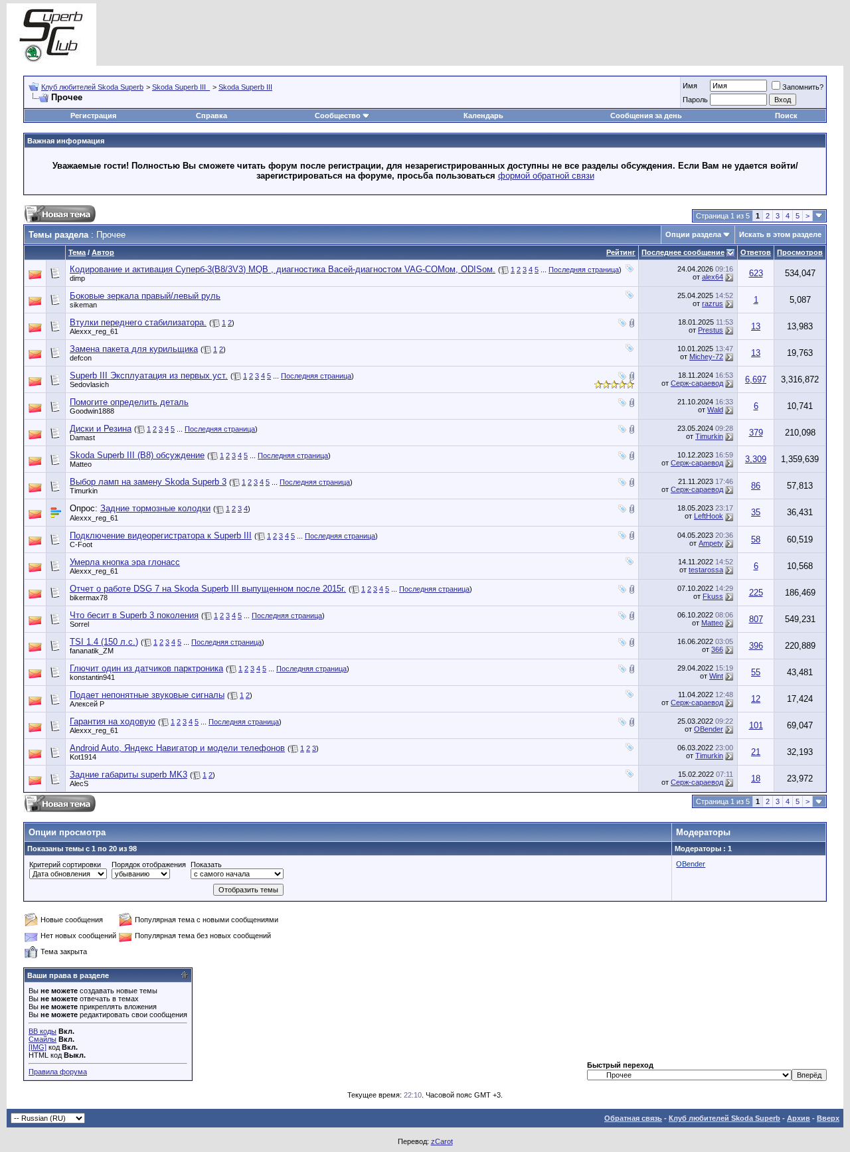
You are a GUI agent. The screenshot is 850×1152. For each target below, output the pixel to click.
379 (756, 433)
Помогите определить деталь (129, 402)
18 (755, 778)
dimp (77, 278)
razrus (712, 303)
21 (755, 752)
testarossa (706, 570)
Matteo (81, 464)
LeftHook (708, 516)
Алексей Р (87, 704)
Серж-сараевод (697, 383)
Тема (77, 252)
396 (756, 646)
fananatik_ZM (92, 651)
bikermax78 (89, 598)
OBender (708, 729)
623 (756, 273)
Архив (798, 1118)
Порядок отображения (149, 864)
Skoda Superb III (245, 87)
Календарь (483, 116)
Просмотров (800, 252)
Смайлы (42, 1039)
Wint (716, 676)
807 (756, 619)
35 (755, 512)
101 (756, 725)
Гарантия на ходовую (112, 721)
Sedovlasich (89, 384)
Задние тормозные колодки (155, 508)
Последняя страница (584, 270)
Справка (211, 116)
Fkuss (713, 596)
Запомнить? (802, 87)
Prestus (710, 330)
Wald (715, 410)
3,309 (755, 459)
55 (755, 672)
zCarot (442, 1141)
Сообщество (338, 116)
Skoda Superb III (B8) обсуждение (137, 455)
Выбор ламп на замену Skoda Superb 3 (148, 482)
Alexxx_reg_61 (94, 331)
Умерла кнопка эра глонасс (125, 562)
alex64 (712, 277)
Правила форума (58, 1072)
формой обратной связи (546, 176)
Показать (206, 864)
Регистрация (93, 116)
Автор (103, 252)
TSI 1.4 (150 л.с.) (104, 642)
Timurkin (709, 436)
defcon (81, 358)
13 (755, 326)
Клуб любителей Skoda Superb (92, 87)
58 (755, 539)
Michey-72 (706, 357)
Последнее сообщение (682, 252)
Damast (82, 438)
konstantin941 (92, 677)
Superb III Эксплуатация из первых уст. (149, 375)
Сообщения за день (646, 116)
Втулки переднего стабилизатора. (138, 322)
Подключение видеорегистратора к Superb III (161, 535)
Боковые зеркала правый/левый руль (145, 296)
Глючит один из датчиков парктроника (146, 668)
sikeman (83, 305)
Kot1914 (83, 757)
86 (755, 486)
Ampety (711, 543)
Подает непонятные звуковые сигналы (147, 695)
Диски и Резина (100, 429)
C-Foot (81, 544)
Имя (690, 86)
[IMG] (37, 1047)
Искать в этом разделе (780, 234)
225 (756, 593)
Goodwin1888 (92, 411)
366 (717, 649)
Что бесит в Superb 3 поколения (134, 615)
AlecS (79, 783)
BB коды (42, 1031)
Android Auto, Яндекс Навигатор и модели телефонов (177, 748)
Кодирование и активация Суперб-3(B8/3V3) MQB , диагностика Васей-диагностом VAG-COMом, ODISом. (282, 269)
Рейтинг (621, 252)
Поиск (786, 116)
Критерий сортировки (65, 864)
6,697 (755, 379)
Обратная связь (633, 1118)
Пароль (695, 100)
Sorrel (79, 624)
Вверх (828, 1118)
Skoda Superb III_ (181, 87)
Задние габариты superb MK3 (128, 775)
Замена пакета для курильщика (134, 349)
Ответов (755, 252)
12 (755, 699)
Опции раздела (693, 234)
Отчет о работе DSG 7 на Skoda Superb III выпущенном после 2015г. (208, 589)
